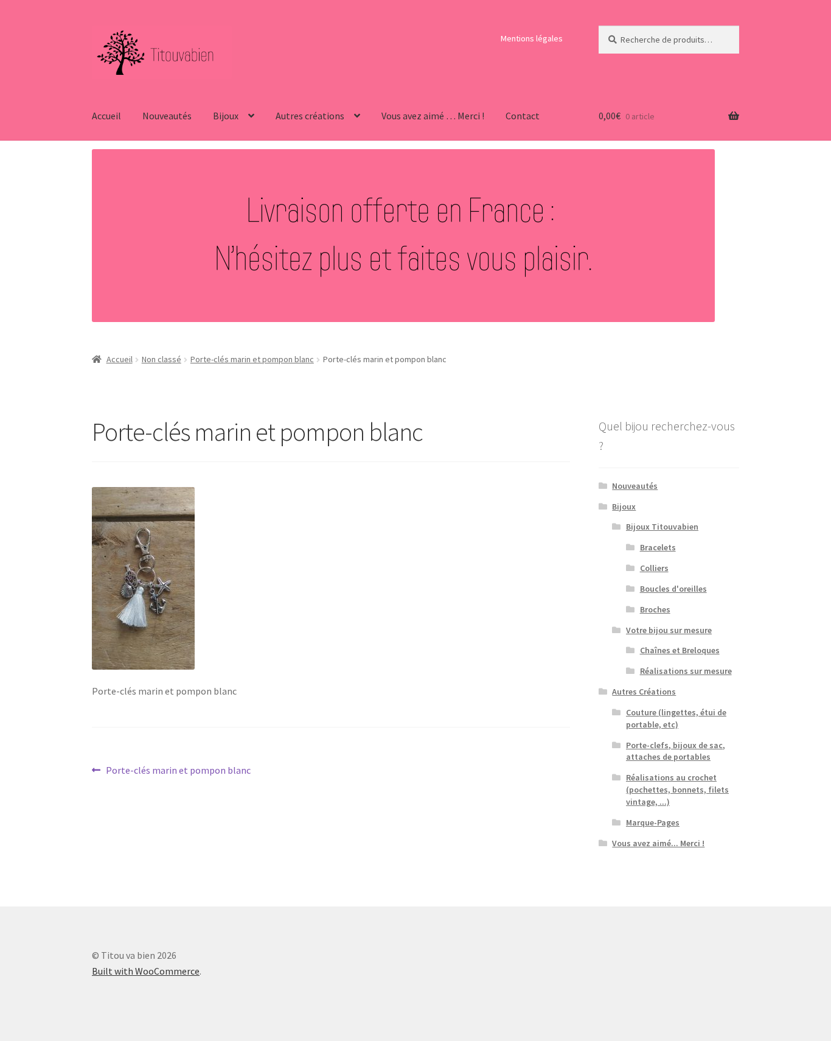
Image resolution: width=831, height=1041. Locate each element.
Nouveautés (167, 116)
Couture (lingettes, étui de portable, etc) (676, 718)
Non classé (161, 359)
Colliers (654, 568)
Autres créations (310, 116)
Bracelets (658, 547)
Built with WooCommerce (146, 971)
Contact (523, 116)
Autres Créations (644, 691)
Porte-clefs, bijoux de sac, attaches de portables (675, 751)
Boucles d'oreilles (673, 588)
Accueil (106, 116)
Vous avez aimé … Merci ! (432, 116)
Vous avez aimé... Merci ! (658, 843)
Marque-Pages (653, 822)
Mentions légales (532, 38)
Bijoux (225, 116)
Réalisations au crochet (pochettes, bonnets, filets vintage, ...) (677, 789)
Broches (655, 609)
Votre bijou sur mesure (669, 630)
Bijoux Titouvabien (662, 526)
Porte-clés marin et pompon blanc (252, 359)
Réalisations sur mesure (686, 670)
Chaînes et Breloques (680, 650)
